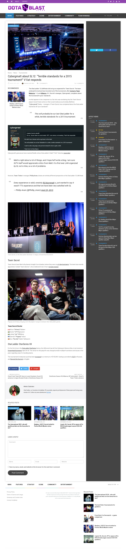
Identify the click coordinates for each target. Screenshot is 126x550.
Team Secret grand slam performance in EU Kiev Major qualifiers (108, 202)
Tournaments (13, 26)
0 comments (80, 83)
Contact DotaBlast (12, 500)
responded (66, 153)
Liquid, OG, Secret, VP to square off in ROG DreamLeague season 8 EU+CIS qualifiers (71, 426)
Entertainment (54, 16)
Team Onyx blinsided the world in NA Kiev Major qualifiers (108, 194)
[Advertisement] (85, 7)
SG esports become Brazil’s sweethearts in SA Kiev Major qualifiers (108, 186)
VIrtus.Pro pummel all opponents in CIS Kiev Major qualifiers (107, 212)
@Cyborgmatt (48, 183)
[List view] (12, 1)
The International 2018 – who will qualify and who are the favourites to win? (108, 124)
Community (69, 16)
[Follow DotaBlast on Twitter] (96, 50)
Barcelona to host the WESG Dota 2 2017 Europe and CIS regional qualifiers (107, 169)
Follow (109, 15)
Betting (101, 130)
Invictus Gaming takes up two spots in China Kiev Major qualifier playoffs (108, 238)
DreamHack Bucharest (15, 350)
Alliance (43, 93)
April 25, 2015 (47, 190)
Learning (101, 137)
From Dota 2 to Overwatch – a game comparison (108, 140)
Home (10, 73)
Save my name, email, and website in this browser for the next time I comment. (34, 467)
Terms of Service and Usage (15, 494)
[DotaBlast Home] (7, 1)
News (9, 16)
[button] (117, 15)
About (17, 1)
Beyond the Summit (17, 359)
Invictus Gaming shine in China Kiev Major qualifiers (108, 177)
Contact (24, 1)
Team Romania (84, 16)
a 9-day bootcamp (63, 264)
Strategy (31, 16)
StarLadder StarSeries (29, 348)
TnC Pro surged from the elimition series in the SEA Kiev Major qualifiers (108, 228)
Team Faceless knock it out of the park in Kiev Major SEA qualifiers (108, 247)
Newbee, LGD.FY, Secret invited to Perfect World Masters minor (106, 149)
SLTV (73, 357)
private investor (53, 267)
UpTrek (49, 392)
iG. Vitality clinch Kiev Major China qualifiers (107, 220)
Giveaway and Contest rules (15, 497)
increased (38, 357)
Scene (41, 16)
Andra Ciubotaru (29, 83)
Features (19, 16)
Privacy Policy (10, 492)
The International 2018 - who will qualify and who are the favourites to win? (19, 426)
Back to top (112, 484)
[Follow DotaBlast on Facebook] (110, 50)
